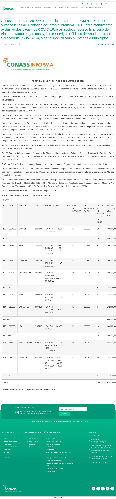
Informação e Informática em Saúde (56, 457)
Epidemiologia (50, 449)
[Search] (82, 4)
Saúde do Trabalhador (52, 466)
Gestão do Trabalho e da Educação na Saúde (59, 452)
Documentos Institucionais (11, 447)
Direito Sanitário (50, 447)
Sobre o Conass (8, 436)
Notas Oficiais (8, 444)
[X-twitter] (87, 4)
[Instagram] (92, 4)
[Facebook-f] (97, 4)
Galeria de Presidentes (10, 441)
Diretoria (6, 438)
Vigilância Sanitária (51, 471)
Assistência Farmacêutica (53, 436)
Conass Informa (5, 18)
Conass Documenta (32, 441)
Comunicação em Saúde (53, 444)
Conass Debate (31, 444)
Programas (7, 449)
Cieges (6, 455)
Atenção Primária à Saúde (53, 441)
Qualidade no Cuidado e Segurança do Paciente (59, 463)
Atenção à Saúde (51, 438)
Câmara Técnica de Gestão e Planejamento (58, 455)
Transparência (8, 452)
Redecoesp (7, 457)
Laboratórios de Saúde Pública (54, 460)
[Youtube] (106, 4)
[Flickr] (101, 4)
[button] (98, 44)
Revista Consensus (32, 438)
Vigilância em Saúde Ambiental (54, 468)
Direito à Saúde (31, 436)
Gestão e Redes (31, 447)
